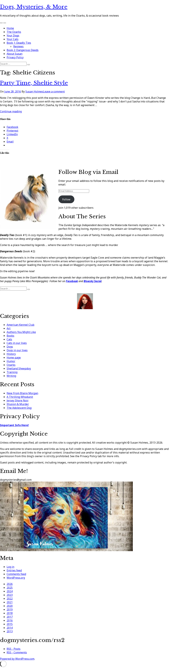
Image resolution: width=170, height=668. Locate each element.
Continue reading (11, 111)
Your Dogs (13, 35)
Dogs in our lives (17, 350)
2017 (10, 617)
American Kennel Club (20, 325)
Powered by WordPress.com (17, 659)
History (11, 354)
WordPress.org (16, 577)
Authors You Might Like (21, 332)
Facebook (72, 281)
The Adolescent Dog (19, 408)
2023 (10, 595)
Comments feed (16, 574)
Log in (10, 567)
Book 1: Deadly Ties (19, 43)
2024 (10, 591)
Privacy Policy (15, 57)
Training (12, 372)
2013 (10, 631)
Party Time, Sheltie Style (34, 83)
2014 (10, 628)
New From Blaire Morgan (22, 393)
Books (10, 335)
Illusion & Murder (18, 404)
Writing (11, 376)
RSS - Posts (13, 649)
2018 (10, 613)
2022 (10, 598)
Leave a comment (54, 91)
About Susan (14, 54)
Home (10, 28)
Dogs (10, 346)
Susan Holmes (34, 91)
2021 (10, 602)
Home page (14, 357)
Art (8, 328)
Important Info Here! (14, 425)
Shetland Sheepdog (19, 368)
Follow (66, 199)
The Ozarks (14, 32)
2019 (10, 609)
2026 (10, 584)
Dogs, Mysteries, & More (33, 6)
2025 (10, 587)
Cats (9, 339)
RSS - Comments (17, 652)
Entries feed (14, 570)
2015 (10, 624)
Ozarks (11, 365)
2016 (10, 620)
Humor (11, 361)
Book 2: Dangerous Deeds (23, 50)
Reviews (18, 46)
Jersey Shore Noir (18, 400)
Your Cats (12, 39)
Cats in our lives (17, 343)
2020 (10, 606)
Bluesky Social (92, 281)
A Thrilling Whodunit (20, 397)
